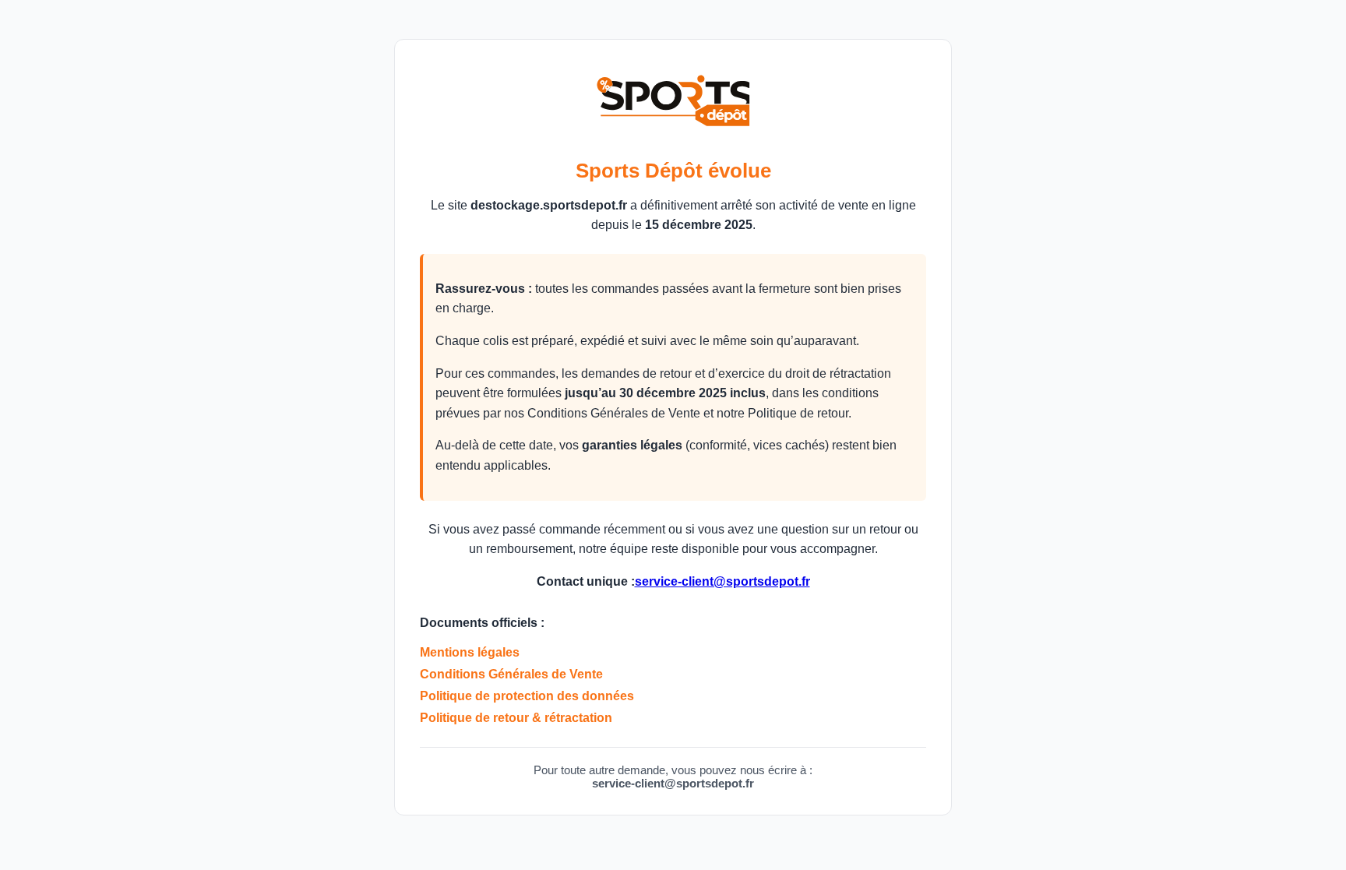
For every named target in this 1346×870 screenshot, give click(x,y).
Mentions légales (470, 652)
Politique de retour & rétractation (516, 717)
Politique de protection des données (527, 696)
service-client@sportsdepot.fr (722, 581)
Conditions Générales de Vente (511, 674)
